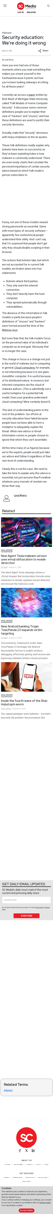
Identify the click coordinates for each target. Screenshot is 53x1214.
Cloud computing (24, 367)
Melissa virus (10, 330)
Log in (20, 12)
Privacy (46, 1164)
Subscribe (26, 916)
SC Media (7, 1164)
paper (31, 94)
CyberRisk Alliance (18, 1164)
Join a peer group (42, 1177)
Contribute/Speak (17, 1177)
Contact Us (30, 1164)
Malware (7, 32)
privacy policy (45, 1202)
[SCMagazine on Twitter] (26, 1150)
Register (31, 12)
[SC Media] (26, 6)
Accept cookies (26, 1210)
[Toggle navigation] (5, 6)
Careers (38, 1164)
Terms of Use (39, 907)
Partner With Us (26, 1181)
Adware (8, 1090)
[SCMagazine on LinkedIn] (33, 1150)
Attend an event (30, 1177)
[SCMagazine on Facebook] (20, 1150)
